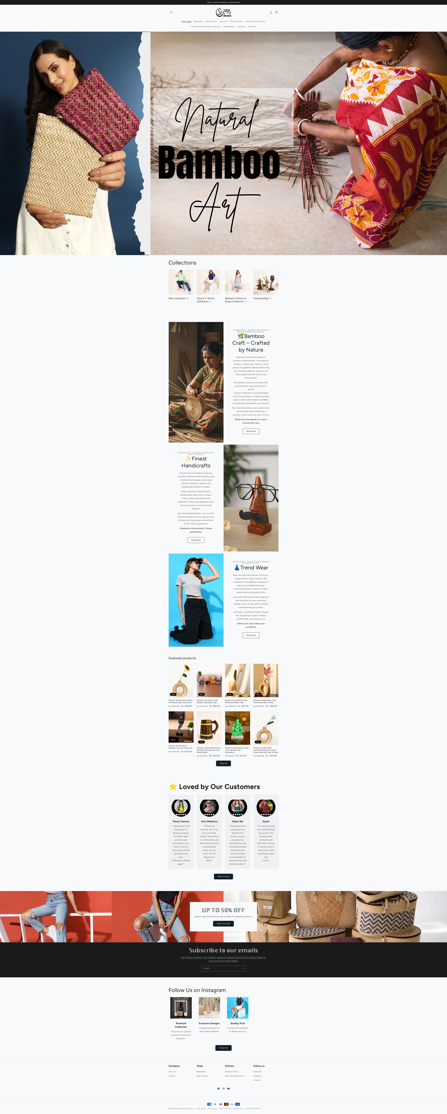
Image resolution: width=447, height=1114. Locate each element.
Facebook (257, 1076)
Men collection (177, 298)
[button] (171, 12)
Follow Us (223, 1048)
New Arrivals (223, 876)
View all (223, 763)
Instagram (257, 1072)
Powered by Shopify (186, 1108)
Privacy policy (200, 1108)
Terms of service (225, 1108)
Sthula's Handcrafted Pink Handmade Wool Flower (264, 701)
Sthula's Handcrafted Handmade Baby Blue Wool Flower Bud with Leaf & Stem (265, 750)
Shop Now (251, 431)
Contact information (253, 1108)
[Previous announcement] (169, 2)
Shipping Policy (231, 1072)
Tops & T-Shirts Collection (206, 300)
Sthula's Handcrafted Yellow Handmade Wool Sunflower (181, 701)
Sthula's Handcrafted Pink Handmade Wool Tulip (236, 701)
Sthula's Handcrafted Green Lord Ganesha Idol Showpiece (237, 750)
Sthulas (176, 1108)
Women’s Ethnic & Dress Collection (235, 300)
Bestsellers (201, 1072)
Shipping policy (238, 1108)
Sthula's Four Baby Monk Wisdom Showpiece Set (207, 701)
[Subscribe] (242, 968)
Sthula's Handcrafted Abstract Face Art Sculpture (181, 747)
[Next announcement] (277, 2)
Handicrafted (261, 298)
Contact (172, 1076)
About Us (172, 1072)
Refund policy (212, 1108)
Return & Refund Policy (234, 1076)
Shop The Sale (223, 923)
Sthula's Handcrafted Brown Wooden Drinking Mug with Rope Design (209, 750)
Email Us (257, 1080)
